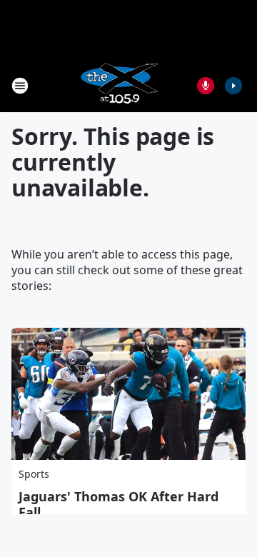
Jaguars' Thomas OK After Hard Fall (118, 504)
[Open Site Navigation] (20, 85)
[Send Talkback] (205, 85)
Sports (34, 474)
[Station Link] (118, 85)
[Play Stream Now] (233, 85)
